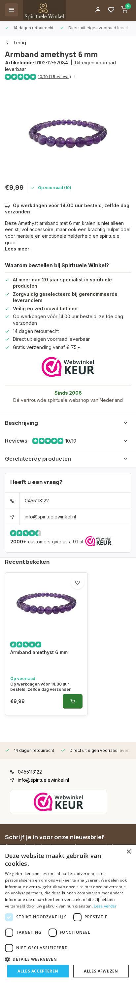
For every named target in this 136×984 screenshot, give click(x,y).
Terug (19, 42)
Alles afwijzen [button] (101, 971)
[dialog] (68, 914)
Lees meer (17, 248)
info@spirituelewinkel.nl (50, 516)
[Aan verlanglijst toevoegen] (77, 582)
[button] (68, 959)
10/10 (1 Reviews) (54, 76)
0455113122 (37, 500)
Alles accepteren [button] (37, 971)
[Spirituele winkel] (44, 10)
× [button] (128, 851)
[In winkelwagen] (73, 701)
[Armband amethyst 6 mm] (46, 604)
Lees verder (105, 906)
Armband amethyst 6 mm (39, 652)
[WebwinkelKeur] (68, 367)
